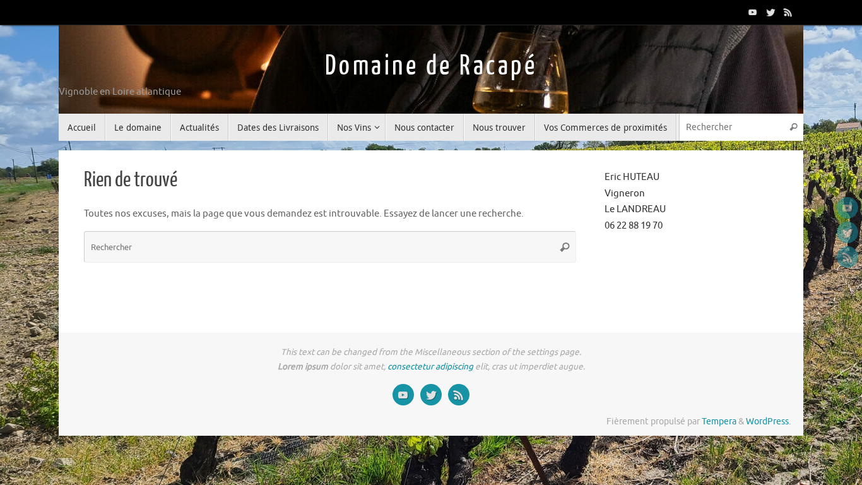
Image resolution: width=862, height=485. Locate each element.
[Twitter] (770, 12)
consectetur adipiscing (430, 366)
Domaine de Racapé (431, 66)
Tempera (719, 421)
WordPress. (768, 421)
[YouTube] (753, 12)
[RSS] (788, 12)
